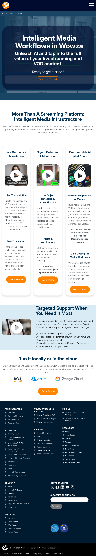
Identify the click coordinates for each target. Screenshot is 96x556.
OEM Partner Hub (14, 525)
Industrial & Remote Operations (19, 458)
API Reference (13, 419)
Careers (11, 493)
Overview (11, 412)
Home (4, 13)
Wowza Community (44, 447)
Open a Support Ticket (45, 454)
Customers (12, 497)
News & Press (13, 500)
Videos (68, 442)
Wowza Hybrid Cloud (45, 422)
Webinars (69, 438)
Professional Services (73, 452)
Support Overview (44, 433)
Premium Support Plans (45, 443)
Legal (27, 554)
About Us (11, 486)
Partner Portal (13, 532)
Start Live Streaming (15, 416)
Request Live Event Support (47, 450)
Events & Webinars (15, 490)
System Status (57, 554)
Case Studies (70, 435)
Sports (10, 468)
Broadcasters (13, 462)
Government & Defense (17, 455)
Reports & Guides (72, 445)
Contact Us (12, 507)
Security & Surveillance (16, 434)
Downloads (69, 456)
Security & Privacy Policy (12, 554)
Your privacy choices (40, 554)
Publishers (12, 465)
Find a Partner (13, 522)
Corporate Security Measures (19, 504)
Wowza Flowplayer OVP (46, 415)
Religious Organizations (17, 476)
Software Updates (44, 440)
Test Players (70, 459)
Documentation (13, 423)
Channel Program (14, 529)
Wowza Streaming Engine (46, 419)
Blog (67, 431)
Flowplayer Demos (72, 463)
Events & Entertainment (16, 472)
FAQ (38, 436)
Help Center (70, 449)
